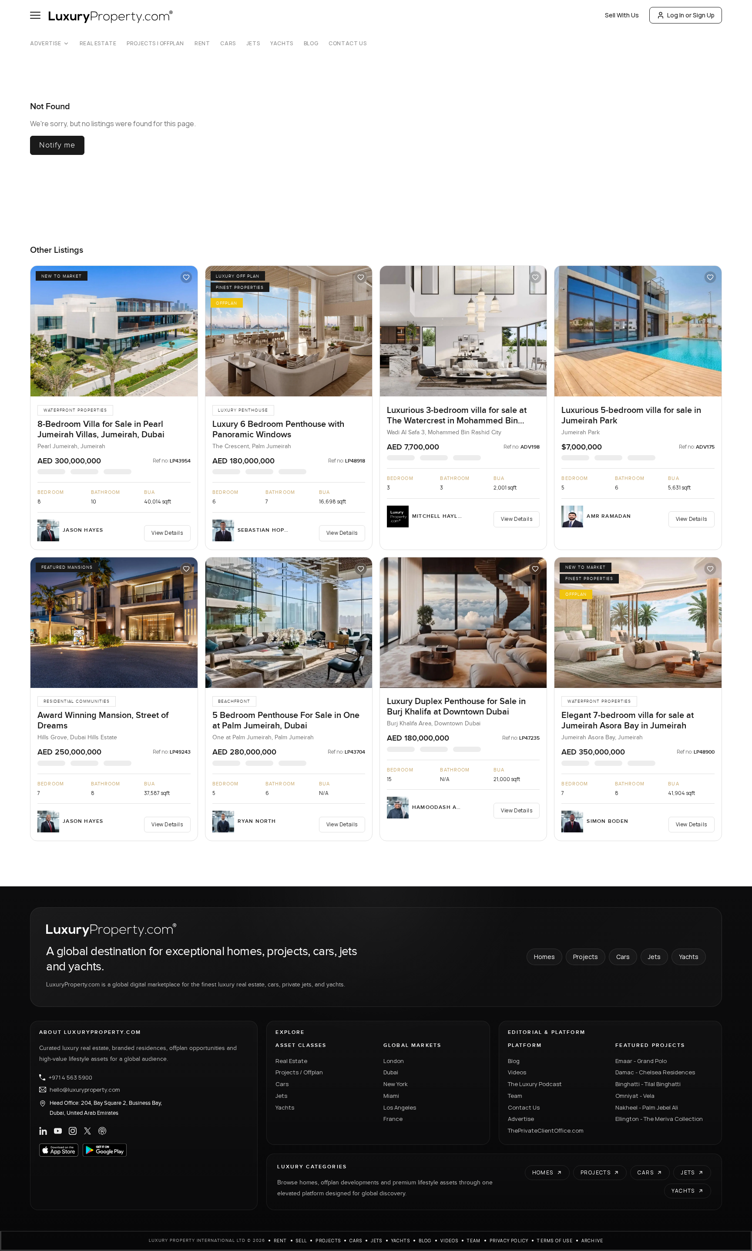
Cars (227, 43)
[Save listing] (186, 277)
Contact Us (347, 43)
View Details (167, 533)
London (393, 1061)
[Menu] (35, 15)
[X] (87, 1131)
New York (395, 1084)
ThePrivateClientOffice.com (546, 1130)
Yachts (281, 43)
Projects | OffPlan (155, 43)
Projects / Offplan (299, 1072)
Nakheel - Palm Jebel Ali (646, 1107)
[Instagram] (73, 1131)
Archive (592, 1240)
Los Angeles (399, 1107)
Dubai (390, 1072)
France (393, 1119)
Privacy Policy (509, 1240)
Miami (391, 1096)
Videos (517, 1072)
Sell (301, 1240)
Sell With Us (622, 15)
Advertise (45, 43)
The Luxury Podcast (535, 1084)
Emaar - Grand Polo (641, 1061)
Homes (544, 957)
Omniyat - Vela (635, 1096)
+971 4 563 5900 (70, 1077)
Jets (253, 43)
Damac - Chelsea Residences (655, 1072)
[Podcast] (102, 1131)
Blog (311, 43)
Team (515, 1096)
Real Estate (98, 43)
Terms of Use (554, 1240)
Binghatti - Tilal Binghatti (648, 1084)
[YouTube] (58, 1131)
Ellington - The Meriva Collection (659, 1119)
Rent (202, 43)
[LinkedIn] (43, 1131)
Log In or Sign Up (691, 15)
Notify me (57, 145)
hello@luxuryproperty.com (85, 1089)
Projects (585, 957)
